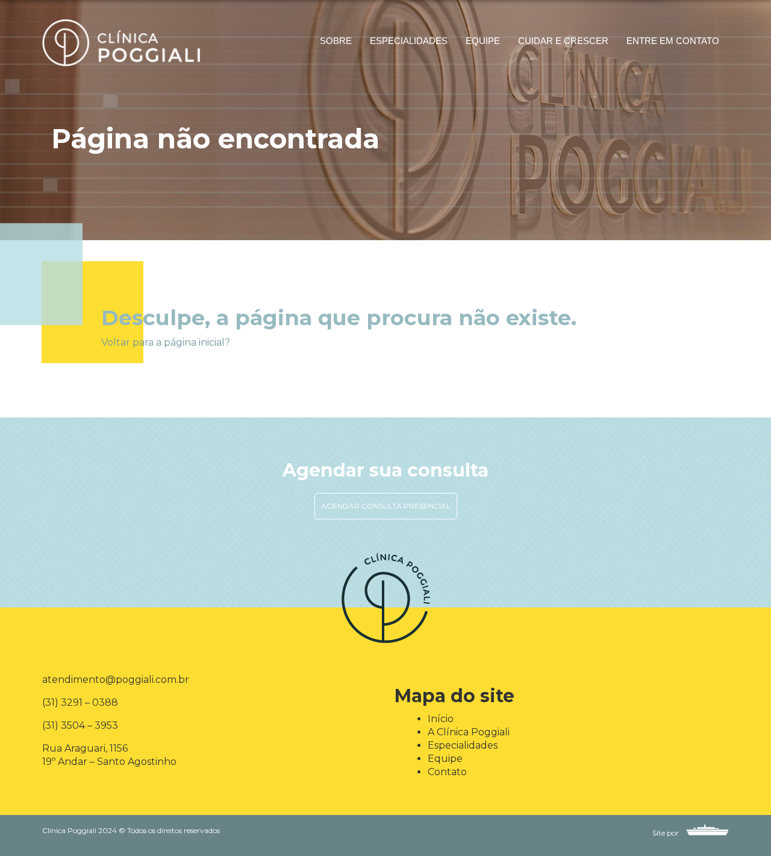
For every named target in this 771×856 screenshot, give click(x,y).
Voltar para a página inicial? (165, 342)
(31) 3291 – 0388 (80, 702)
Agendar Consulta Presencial (386, 505)
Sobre (336, 41)
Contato (447, 772)
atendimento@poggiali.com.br (115, 679)
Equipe (483, 41)
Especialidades (409, 41)
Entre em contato (672, 41)
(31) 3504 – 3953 (80, 725)
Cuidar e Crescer (563, 41)
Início (441, 718)
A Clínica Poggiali (469, 732)
